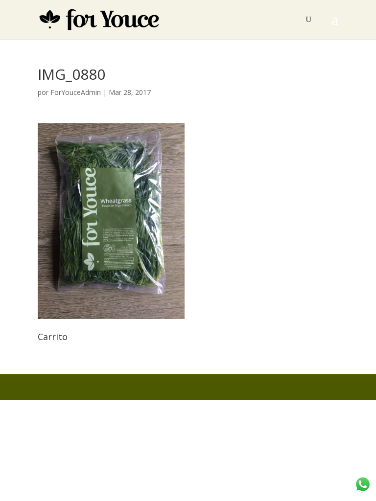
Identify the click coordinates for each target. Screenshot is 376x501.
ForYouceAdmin (75, 92)
